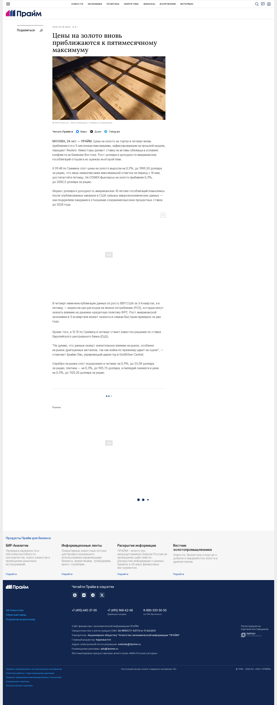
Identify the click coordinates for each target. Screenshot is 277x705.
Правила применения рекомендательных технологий (33, 677)
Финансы (149, 4)
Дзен (98, 131)
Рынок (56, 407)
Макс (83, 131)
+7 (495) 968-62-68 (120, 612)
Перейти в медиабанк (101, 122)
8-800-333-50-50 (155, 612)
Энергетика (131, 4)
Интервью (187, 4)
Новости (77, 4)
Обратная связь (16, 614)
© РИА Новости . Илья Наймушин (69, 122)
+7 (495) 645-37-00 (84, 610)
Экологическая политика (19, 685)
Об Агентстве (14, 610)
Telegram (114, 131)
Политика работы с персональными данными (30, 673)
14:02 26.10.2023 (61, 27)
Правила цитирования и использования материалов (34, 669)
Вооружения (168, 4)
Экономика (95, 4)
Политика (113, 4)
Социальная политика (17, 681)
